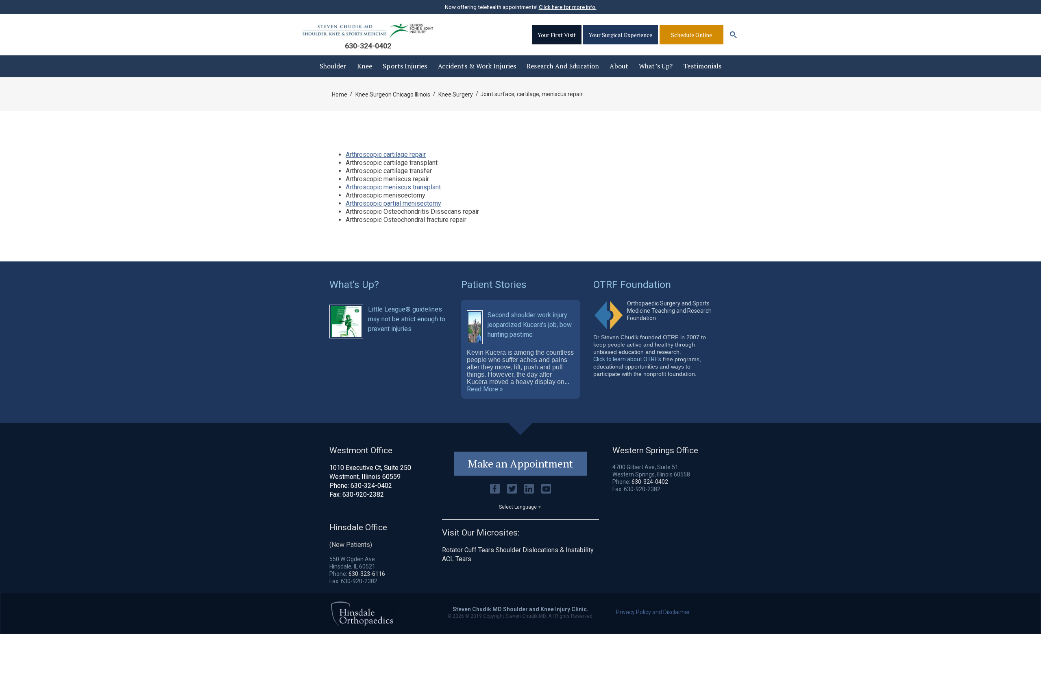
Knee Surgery (455, 94)
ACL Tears (456, 559)
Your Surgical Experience (620, 35)
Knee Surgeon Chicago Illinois (392, 94)
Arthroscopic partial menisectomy (393, 203)
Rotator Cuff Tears (468, 550)
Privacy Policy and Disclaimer (653, 612)
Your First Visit (557, 35)
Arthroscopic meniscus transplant (393, 187)
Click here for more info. (568, 7)
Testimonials (702, 65)
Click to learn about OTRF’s (627, 359)
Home (339, 94)
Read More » (485, 389)
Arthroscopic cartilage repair (386, 154)
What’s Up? (656, 65)
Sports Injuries (405, 65)
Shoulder (333, 65)
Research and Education (563, 65)
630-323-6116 (366, 574)
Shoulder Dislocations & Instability (545, 550)
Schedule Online (691, 35)
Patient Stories (494, 284)
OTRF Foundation (632, 284)
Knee (364, 65)
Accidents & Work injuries (477, 65)
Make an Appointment (520, 463)
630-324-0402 (368, 46)
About (619, 65)
